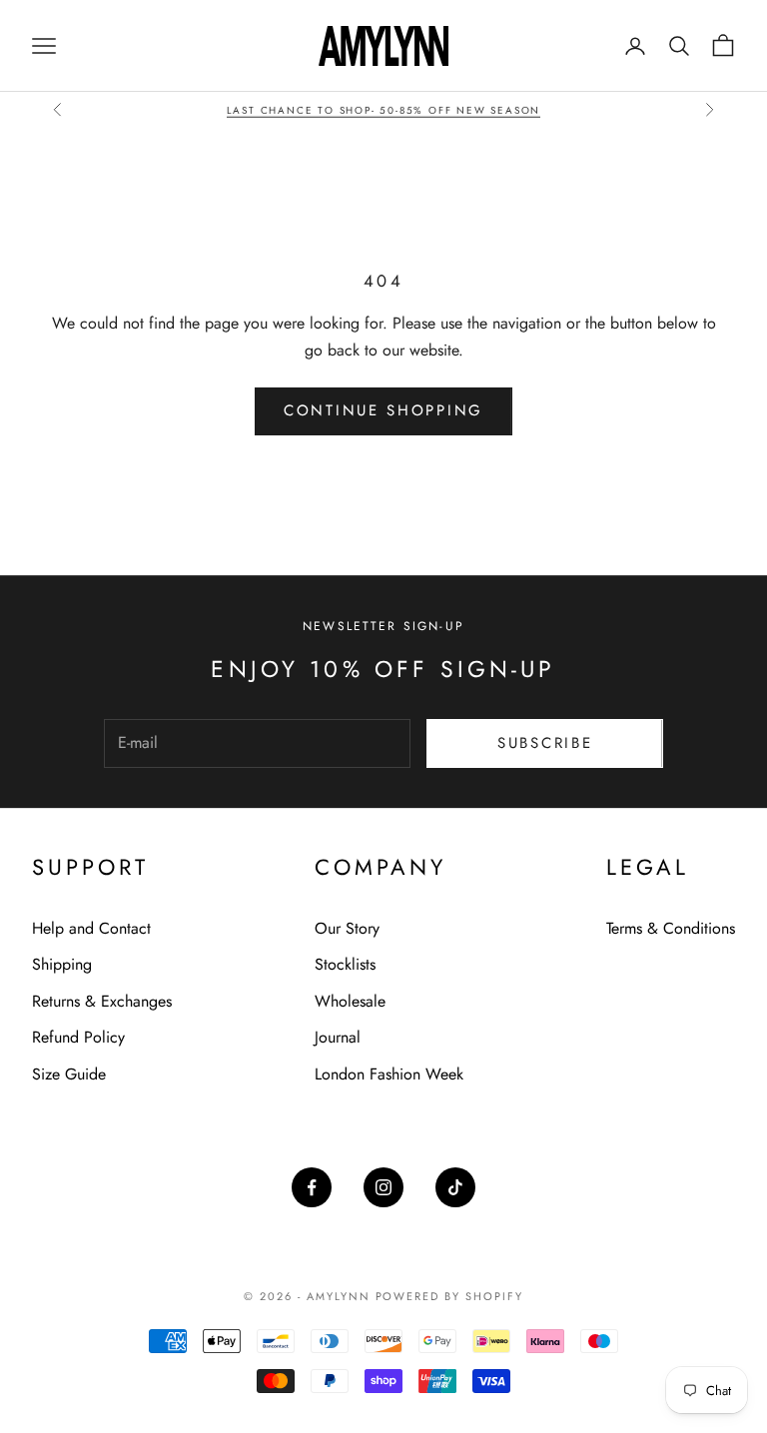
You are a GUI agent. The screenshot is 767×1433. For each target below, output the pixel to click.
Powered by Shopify (450, 1296)
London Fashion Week (389, 1074)
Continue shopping (383, 410)
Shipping (62, 964)
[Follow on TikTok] (455, 1187)
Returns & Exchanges (102, 1001)
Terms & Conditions (670, 928)
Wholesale (350, 1001)
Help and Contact (91, 928)
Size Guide (69, 1074)
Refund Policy (78, 1037)
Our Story (347, 928)
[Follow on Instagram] (383, 1187)
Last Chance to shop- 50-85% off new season (384, 109)
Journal (338, 1037)
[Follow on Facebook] (312, 1187)
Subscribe (544, 743)
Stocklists (345, 964)
